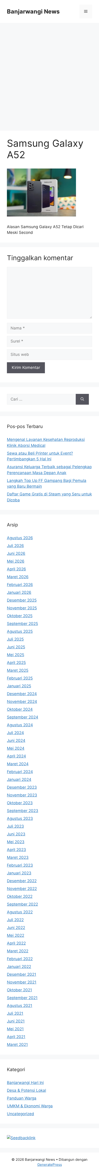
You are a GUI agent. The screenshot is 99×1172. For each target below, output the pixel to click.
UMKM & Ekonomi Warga (30, 1106)
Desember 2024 (22, 693)
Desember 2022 (22, 881)
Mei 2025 (15, 654)
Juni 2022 (16, 927)
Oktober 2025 (19, 616)
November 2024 (22, 701)
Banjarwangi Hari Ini (25, 1082)
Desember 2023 (22, 787)
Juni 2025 (16, 647)
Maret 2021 (17, 1044)
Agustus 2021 (19, 1005)
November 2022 (22, 888)
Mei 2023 (15, 842)
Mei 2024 (15, 748)
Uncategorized (20, 1113)
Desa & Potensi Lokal (26, 1090)
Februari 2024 (20, 771)
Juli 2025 (15, 639)
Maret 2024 (18, 764)
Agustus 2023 (20, 818)
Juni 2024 (16, 740)
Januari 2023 (19, 873)
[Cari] (82, 399)
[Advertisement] (49, 74)
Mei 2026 (15, 561)
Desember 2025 (22, 600)
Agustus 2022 (20, 912)
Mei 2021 (15, 1029)
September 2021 (22, 997)
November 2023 (22, 795)
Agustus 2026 (20, 538)
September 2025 (22, 623)
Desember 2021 (21, 974)
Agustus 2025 (20, 631)
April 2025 (16, 662)
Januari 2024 (19, 779)
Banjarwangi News (33, 11)
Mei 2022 (15, 935)
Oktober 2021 (19, 990)
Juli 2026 (15, 545)
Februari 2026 (20, 584)
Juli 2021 (15, 1013)
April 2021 (16, 1036)
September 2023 (22, 810)
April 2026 (16, 569)
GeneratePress (49, 1164)
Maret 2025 (17, 670)
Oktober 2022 (19, 896)
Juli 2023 (15, 826)
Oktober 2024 (20, 709)
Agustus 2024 (20, 725)
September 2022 (22, 904)
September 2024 (22, 717)
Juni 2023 (16, 834)
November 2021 (21, 982)
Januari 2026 (19, 592)
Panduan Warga (21, 1098)
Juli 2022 (15, 920)
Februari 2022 (20, 958)
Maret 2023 (18, 857)
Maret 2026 (18, 577)
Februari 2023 (20, 865)
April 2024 (16, 756)
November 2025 (22, 608)
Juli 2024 (15, 732)
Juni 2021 (16, 1021)
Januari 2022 (19, 966)
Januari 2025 (19, 686)
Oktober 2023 (20, 803)
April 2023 (16, 849)
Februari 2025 (20, 678)
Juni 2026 (16, 553)
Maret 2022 (17, 951)
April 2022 (16, 943)
